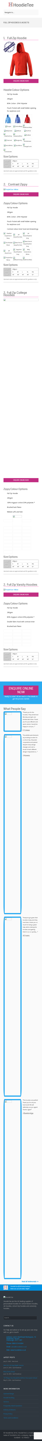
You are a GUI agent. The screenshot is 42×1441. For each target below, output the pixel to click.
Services (6, 1402)
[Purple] (8, 126)
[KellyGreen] (8, 131)
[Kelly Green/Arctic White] (27, 252)
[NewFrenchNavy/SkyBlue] (27, 259)
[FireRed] (21, 59)
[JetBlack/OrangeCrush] (17, 259)
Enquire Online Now (21, 81)
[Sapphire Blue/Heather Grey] (17, 252)
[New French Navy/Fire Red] (17, 244)
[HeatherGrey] (8, 135)
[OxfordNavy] (17, 126)
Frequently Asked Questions (13, 1406)
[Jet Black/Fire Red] (17, 236)
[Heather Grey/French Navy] (8, 236)
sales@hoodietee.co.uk (19, 1347)
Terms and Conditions (11, 1418)
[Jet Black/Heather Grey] (27, 236)
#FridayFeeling (25, 1286)
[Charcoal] (8, 140)
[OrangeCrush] (27, 145)
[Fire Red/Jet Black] (8, 244)
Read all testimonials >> (30, 1281)
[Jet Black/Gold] (8, 252)
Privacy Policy (8, 1414)
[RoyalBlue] (17, 119)
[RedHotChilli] (27, 119)
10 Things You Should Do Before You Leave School (20, 1378)
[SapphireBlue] (8, 119)
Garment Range (9, 1394)
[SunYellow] (17, 145)
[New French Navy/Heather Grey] (27, 244)
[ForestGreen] (8, 151)
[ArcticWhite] (8, 145)
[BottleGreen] (27, 140)
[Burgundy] (17, 140)
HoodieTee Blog (9, 1398)
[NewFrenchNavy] (27, 126)
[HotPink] (27, 131)
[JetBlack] (17, 131)
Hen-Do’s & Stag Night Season (14, 1365)
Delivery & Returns (10, 1410)
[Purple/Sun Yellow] (11, 189)
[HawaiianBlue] (17, 135)
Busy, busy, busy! (9, 1372)
